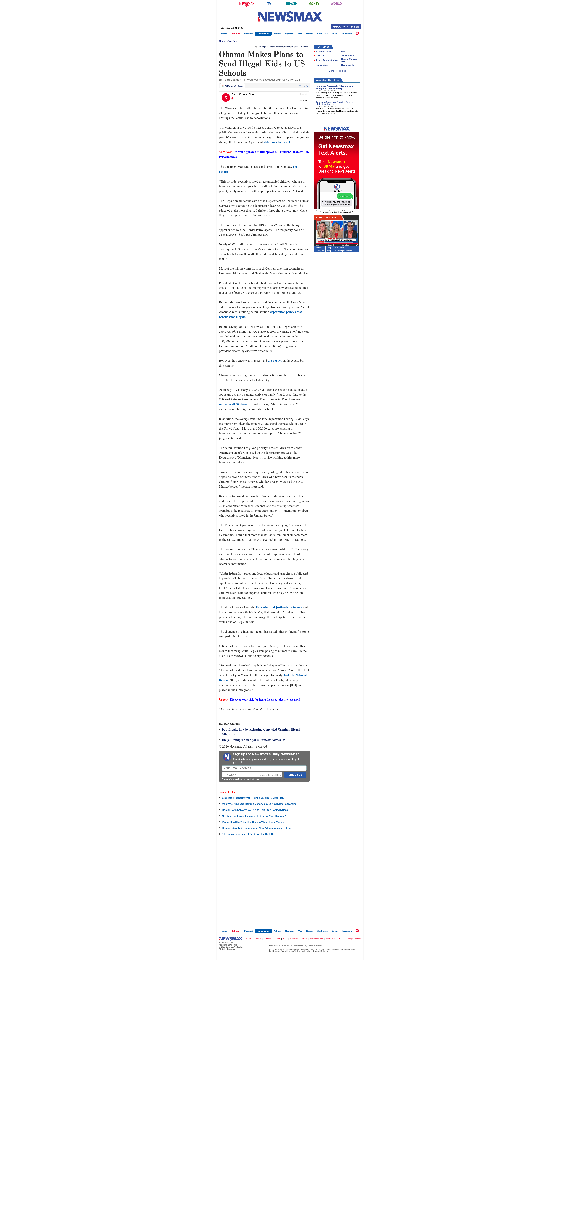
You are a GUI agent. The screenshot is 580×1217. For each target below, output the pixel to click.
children (279, 47)
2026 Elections (323, 51)
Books (309, 33)
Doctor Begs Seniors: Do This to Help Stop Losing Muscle (255, 810)
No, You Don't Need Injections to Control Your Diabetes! (254, 816)
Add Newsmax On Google (234, 86)
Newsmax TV (347, 65)
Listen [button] (318, 245)
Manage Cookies (353, 938)
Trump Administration (327, 60)
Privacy (225, 779)
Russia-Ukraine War (349, 60)
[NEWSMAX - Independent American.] (290, 16)
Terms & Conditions (334, 938)
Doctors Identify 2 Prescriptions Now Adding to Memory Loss (257, 828)
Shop (278, 938)
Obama (306, 47)
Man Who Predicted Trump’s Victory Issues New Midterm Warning (259, 804)
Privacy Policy (316, 938)
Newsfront (263, 33)
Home (224, 33)
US (292, 47)
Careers (304, 938)
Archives (294, 938)
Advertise (268, 938)
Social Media (347, 55)
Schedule (345, 245)
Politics (277, 33)
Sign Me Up (295, 774)
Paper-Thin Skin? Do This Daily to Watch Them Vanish (253, 822)
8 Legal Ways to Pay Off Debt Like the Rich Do (248, 834)
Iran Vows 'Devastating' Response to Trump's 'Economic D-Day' (335, 87)
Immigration (322, 65)
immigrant (263, 47)
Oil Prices (321, 55)
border (287, 47)
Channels (331, 245)
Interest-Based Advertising (279, 946)
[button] (357, 33)
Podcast (248, 33)
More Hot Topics (337, 70)
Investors (347, 33)
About (248, 938)
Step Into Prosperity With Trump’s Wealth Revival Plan (253, 798)
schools (298, 47)
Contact (258, 938)
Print (300, 86)
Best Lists (322, 33)
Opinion (289, 33)
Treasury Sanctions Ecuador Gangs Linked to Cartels (334, 103)
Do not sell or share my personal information (306, 946)
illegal (272, 47)
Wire (300, 33)
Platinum (235, 33)
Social (335, 33)
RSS (285, 938)
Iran (343, 51)
